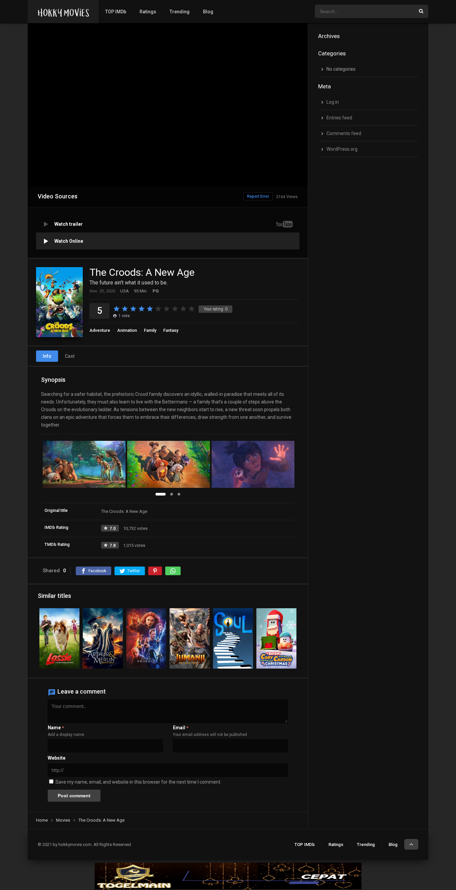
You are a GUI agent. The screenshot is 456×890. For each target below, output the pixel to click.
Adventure (99, 330)
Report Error (258, 196)
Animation (127, 330)
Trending (180, 11)
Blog (208, 11)
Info (47, 356)
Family (150, 330)
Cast (69, 356)
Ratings (148, 11)
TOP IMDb (115, 11)
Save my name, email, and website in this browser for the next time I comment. (138, 782)
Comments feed (343, 133)
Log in (332, 102)
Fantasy (170, 330)
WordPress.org (342, 149)
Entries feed (339, 117)
